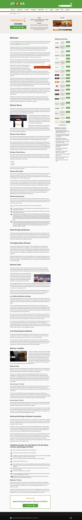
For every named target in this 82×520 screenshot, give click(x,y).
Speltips (13, 9)
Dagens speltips (15, 517)
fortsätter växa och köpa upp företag (17, 66)
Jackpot (57, 9)
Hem (11, 13)
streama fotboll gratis (33, 337)
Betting (27, 9)
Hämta (68, 46)
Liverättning (41, 9)
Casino (51, 9)
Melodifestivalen (20, 285)
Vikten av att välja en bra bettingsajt (62, 154)
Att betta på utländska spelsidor (61, 148)
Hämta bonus (17, 27)
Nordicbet (27, 44)
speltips (15, 318)
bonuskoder (35, 175)
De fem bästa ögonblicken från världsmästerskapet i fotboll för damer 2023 (63, 131)
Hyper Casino (34, 57)
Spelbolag (19, 9)
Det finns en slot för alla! (60, 159)
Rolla (31, 57)
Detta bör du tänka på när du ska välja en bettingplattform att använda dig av (62, 135)
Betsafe (22, 44)
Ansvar (67, 9)
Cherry (30, 247)
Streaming (33, 9)
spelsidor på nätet (32, 74)
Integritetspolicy (22, 517)
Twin (29, 57)
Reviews (14, 13)
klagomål (19, 84)
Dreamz (40, 57)
